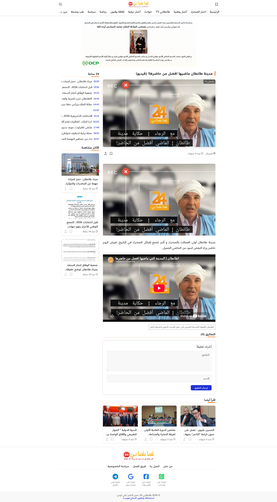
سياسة (92, 11)
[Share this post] (105, 153)
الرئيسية (214, 11)
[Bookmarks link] (216, 4)
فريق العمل (139, 466)
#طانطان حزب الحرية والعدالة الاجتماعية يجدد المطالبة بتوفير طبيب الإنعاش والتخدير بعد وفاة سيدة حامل (77, 98)
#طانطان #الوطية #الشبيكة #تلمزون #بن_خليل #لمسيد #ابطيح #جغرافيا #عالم (182, 327)
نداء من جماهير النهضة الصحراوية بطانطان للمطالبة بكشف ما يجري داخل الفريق (77, 138)
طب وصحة (77, 11)
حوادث (148, 11)
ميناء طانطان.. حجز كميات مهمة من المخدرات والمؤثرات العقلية (77, 81)
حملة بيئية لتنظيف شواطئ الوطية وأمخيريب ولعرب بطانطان (77, 133)
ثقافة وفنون (117, 11)
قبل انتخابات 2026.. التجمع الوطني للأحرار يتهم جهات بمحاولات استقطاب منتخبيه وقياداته (77, 87)
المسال (209, 153)
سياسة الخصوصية (118, 466)
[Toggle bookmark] (111, 153)
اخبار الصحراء (198, 11)
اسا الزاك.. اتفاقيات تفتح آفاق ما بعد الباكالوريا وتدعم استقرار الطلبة (77, 121)
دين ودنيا (62, 11)
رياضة (103, 11)
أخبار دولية (134, 11)
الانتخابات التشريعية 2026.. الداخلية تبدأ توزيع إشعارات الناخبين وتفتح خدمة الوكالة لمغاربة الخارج (77, 115)
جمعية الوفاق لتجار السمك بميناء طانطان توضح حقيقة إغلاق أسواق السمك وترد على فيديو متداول (77, 92)
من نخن (167, 466)
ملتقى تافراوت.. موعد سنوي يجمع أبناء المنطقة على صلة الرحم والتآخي (77, 127)
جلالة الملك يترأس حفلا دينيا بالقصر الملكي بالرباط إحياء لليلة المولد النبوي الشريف (77, 104)
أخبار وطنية (180, 11)
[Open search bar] (60, 4)
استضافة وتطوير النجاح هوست (138, 498)
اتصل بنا (154, 466)
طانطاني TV (163, 11)
